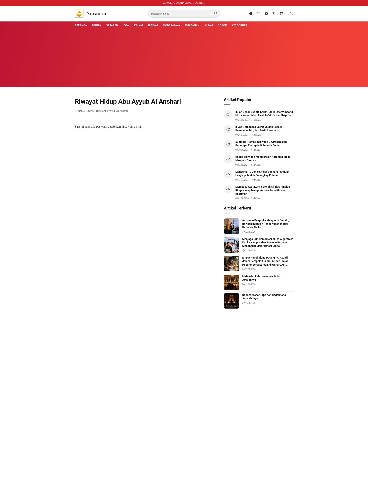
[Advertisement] (184, 56)
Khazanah (192, 25)
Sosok (222, 25)
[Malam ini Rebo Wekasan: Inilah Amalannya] (231, 287)
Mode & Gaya (171, 25)
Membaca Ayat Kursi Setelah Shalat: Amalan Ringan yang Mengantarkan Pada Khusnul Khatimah (262, 190)
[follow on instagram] (258, 13)
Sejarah (112, 25)
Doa (126, 25)
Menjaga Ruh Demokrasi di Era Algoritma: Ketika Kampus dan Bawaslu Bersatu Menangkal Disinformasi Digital (267, 242)
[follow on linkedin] (281, 13)
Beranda (81, 25)
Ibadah (153, 25)
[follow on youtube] (266, 13)
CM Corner (239, 25)
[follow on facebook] (251, 13)
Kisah (209, 25)
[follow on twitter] (274, 13)
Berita (96, 25)
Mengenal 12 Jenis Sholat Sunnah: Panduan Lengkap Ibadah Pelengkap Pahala (262, 173)
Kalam (138, 25)
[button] (291, 13)
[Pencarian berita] (216, 14)
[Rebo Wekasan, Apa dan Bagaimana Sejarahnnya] (231, 305)
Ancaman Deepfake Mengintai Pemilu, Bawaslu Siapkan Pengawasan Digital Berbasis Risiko (265, 224)
